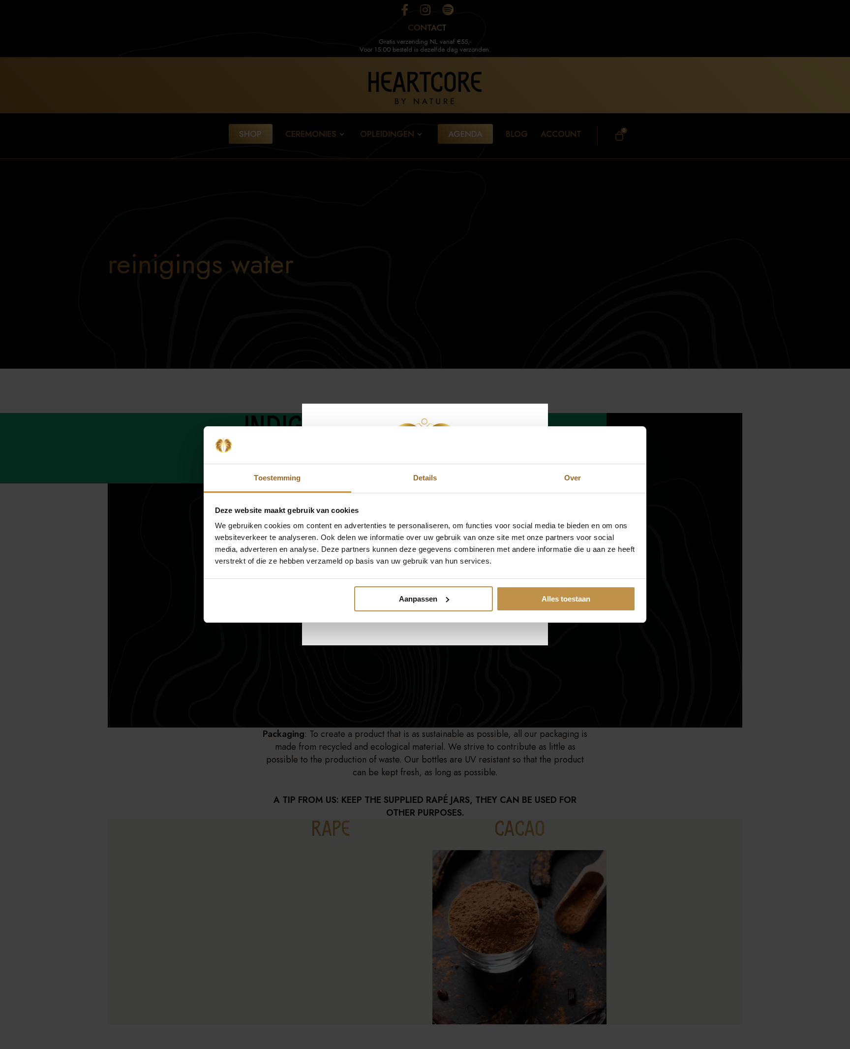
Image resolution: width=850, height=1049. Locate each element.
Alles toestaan (566, 599)
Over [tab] (572, 478)
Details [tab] (425, 478)
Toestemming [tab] (277, 478)
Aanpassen (418, 599)
